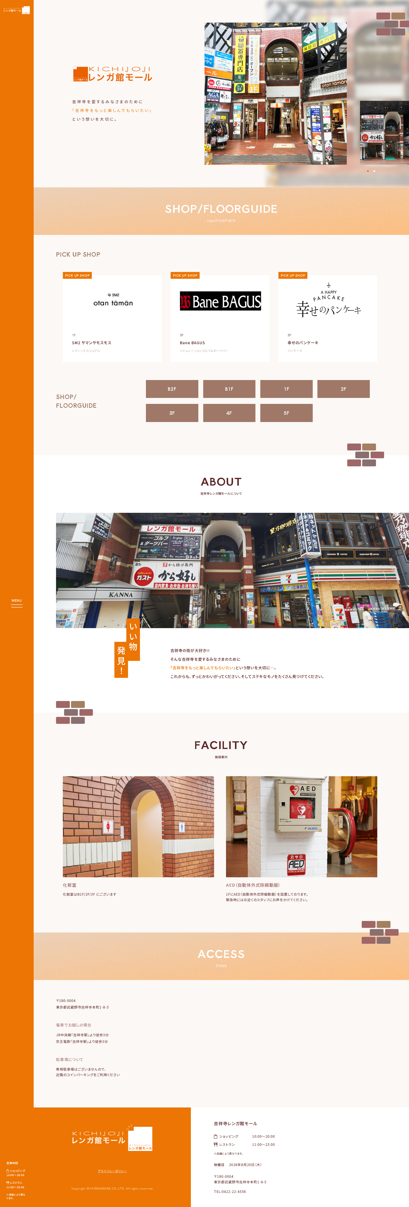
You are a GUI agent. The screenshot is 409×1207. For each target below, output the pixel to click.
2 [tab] (374, 170)
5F (286, 413)
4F (229, 413)
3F (172, 413)
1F (286, 389)
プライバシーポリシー (112, 1171)
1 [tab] (368, 170)
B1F (229, 389)
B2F (172, 389)
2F (343, 389)
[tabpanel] (306, 93)
